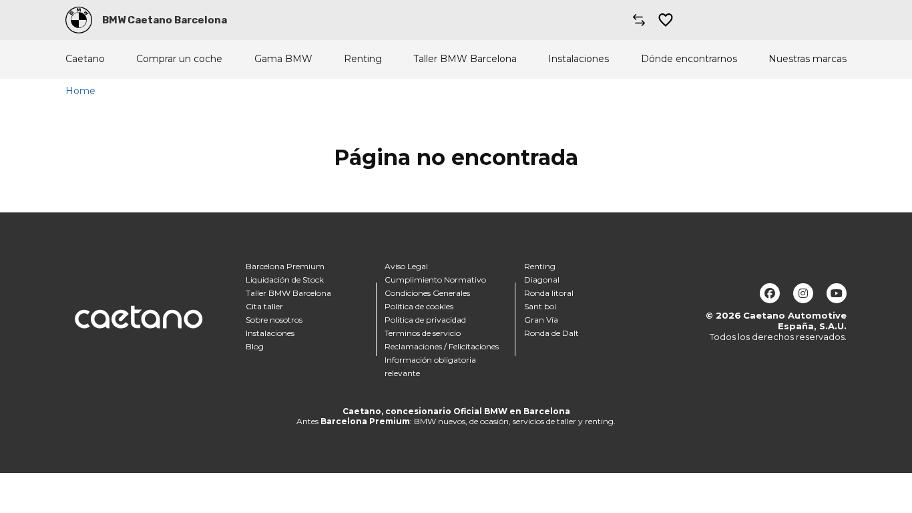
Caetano (85, 59)
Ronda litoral (549, 293)
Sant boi (540, 306)
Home (80, 91)
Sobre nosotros (274, 320)
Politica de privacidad (425, 320)
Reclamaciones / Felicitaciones (442, 346)
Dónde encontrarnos (689, 59)
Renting (363, 59)
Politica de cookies (419, 306)
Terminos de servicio (423, 333)
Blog (255, 346)
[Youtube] (837, 293)
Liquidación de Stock (285, 280)
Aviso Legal (406, 266)
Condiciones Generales (427, 293)
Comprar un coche (179, 59)
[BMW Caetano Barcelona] (78, 20)
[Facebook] (770, 293)
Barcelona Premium (285, 266)
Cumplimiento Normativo (435, 280)
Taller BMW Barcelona (465, 59)
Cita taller (264, 306)
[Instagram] (803, 293)
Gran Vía (541, 320)
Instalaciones (578, 59)
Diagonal (541, 280)
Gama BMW (283, 59)
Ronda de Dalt (551, 333)
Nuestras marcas (807, 59)
